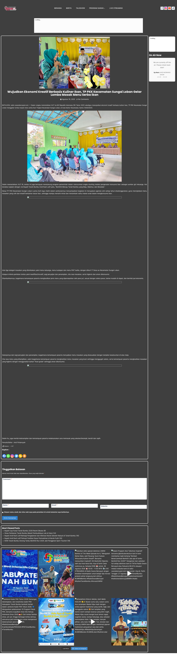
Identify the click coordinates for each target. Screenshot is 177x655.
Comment (7, 479)
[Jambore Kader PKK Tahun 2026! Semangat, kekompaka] (20, 621)
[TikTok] (173, 8)
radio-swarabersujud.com (19, 105)
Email (54, 505)
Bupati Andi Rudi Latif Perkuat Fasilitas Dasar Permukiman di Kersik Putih (32, 538)
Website (104, 506)
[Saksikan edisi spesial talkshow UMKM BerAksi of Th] (92, 573)
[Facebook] (162, 8)
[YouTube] (169, 8)
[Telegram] (16, 454)
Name (6, 505)
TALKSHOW (80, 8)
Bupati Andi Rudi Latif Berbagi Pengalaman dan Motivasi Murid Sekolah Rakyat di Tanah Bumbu (40, 536)
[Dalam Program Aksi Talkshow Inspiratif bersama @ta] (129, 573)
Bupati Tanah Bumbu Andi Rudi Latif (37, 187)
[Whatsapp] (8, 454)
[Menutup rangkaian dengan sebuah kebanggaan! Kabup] (20, 573)
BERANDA (58, 8)
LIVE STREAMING (116, 8)
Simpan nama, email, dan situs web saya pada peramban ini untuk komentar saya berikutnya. (36, 512)
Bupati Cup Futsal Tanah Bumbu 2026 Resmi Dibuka (24, 531)
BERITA (69, 8)
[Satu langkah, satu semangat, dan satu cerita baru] (56, 621)
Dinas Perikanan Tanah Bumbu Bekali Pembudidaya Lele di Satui (29, 533)
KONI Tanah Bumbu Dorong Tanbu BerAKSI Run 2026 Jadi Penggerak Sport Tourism (36, 541)
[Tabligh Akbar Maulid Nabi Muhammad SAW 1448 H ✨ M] (129, 621)
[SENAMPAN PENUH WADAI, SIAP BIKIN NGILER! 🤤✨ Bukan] (92, 621)
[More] (24, 454)
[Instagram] (165, 8)
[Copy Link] (20, 454)
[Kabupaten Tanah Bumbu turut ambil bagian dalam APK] (56, 573)
